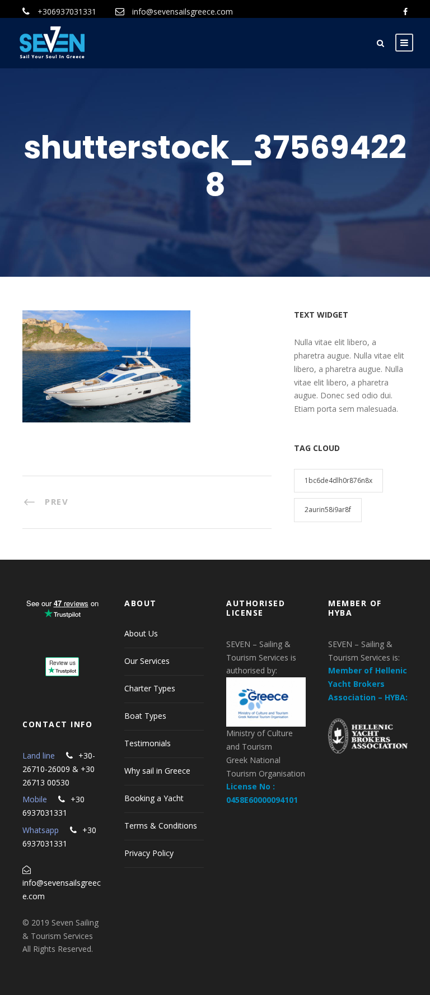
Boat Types (145, 715)
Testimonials (147, 743)
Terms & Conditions (160, 825)
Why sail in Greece (157, 770)
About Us (141, 633)
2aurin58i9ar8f (328, 509)
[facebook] (405, 11)
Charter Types (149, 688)
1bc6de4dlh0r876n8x (338, 480)
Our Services (147, 660)
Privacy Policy (149, 853)
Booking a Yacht (154, 798)
